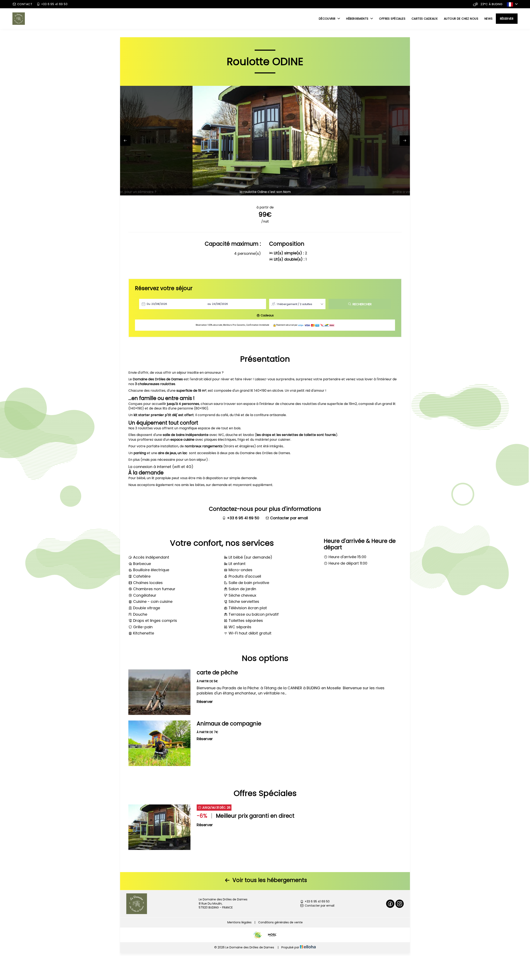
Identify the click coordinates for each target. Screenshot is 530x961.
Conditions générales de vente (280, 922)
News (488, 19)
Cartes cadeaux (425, 19)
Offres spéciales (392, 19)
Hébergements (357, 19)
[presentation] (125, 140)
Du (148, 304)
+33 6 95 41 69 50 (317, 902)
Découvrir (327, 19)
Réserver (506, 19)
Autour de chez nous (461, 19)
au (209, 304)
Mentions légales (239, 922)
